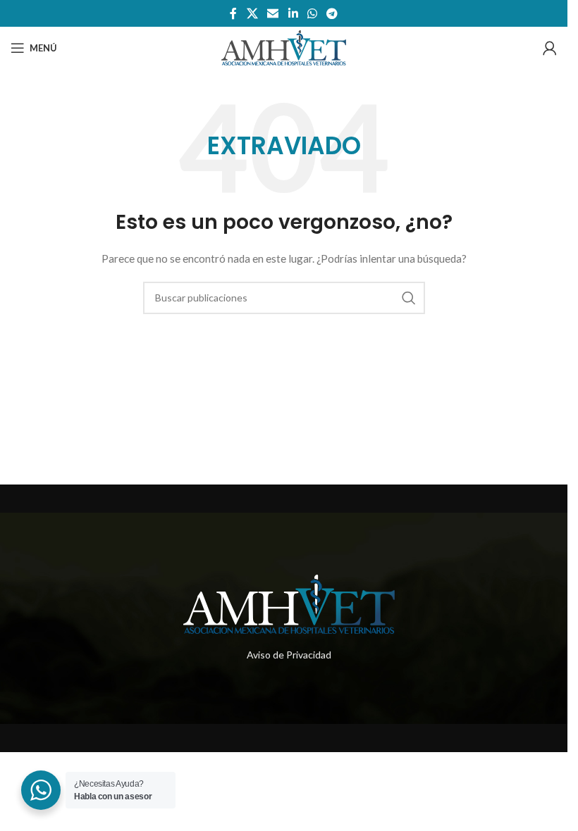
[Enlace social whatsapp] (311, 13)
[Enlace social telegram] (331, 13)
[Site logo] (284, 47)
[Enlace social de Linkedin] (292, 13)
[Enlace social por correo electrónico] (273, 13)
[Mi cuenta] (550, 48)
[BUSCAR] (409, 298)
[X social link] (252, 13)
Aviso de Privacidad (289, 655)
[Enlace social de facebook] (233, 13)
